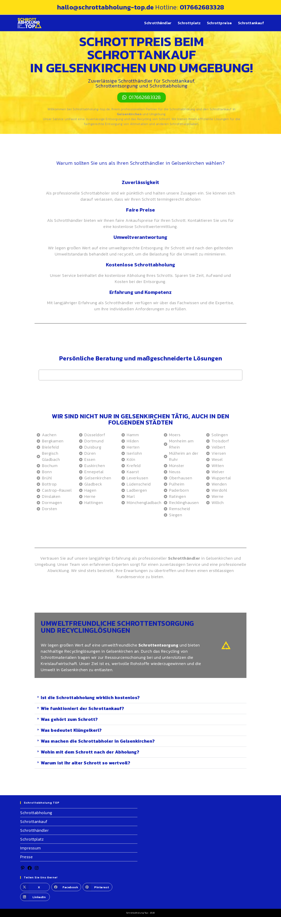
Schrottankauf (34, 821)
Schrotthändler (68, 220)
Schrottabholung (36, 813)
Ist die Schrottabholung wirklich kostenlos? (90, 697)
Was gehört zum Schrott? (69, 719)
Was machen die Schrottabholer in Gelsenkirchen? (98, 741)
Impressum (30, 848)
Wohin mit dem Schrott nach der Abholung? (90, 752)
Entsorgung (152, 248)
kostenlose (115, 275)
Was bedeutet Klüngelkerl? (71, 730)
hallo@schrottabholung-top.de (106, 7)
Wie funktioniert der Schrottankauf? (82, 708)
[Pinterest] (22, 869)
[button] (140, 697)
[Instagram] (36, 869)
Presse (26, 857)
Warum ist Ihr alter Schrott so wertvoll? (85, 762)
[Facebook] (29, 869)
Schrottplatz (32, 839)
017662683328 (202, 7)
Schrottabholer (95, 193)
